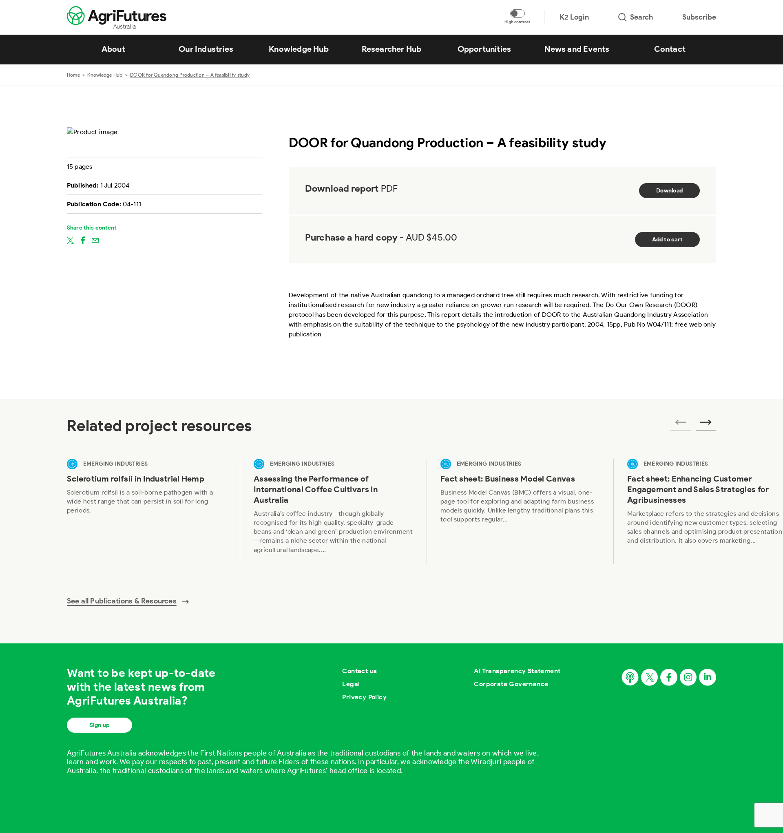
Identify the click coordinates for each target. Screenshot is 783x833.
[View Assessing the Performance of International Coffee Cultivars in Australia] (333, 511)
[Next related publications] (706, 425)
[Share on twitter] (70, 240)
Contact (670, 49)
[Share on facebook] (83, 240)
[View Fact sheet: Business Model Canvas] (519, 511)
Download (669, 190)
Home (73, 75)
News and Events (576, 49)
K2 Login (574, 17)
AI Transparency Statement (517, 671)
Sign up (99, 725)
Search (641, 17)
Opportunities (484, 49)
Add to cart (667, 239)
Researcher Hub (392, 49)
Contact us (359, 671)
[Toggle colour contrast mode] (517, 13)
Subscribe (699, 17)
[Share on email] (95, 240)
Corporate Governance (511, 684)
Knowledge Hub (299, 49)
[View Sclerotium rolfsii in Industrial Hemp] (146, 511)
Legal (351, 684)
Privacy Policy (364, 697)
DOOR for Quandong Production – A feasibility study (190, 75)
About (113, 49)
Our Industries (206, 49)
